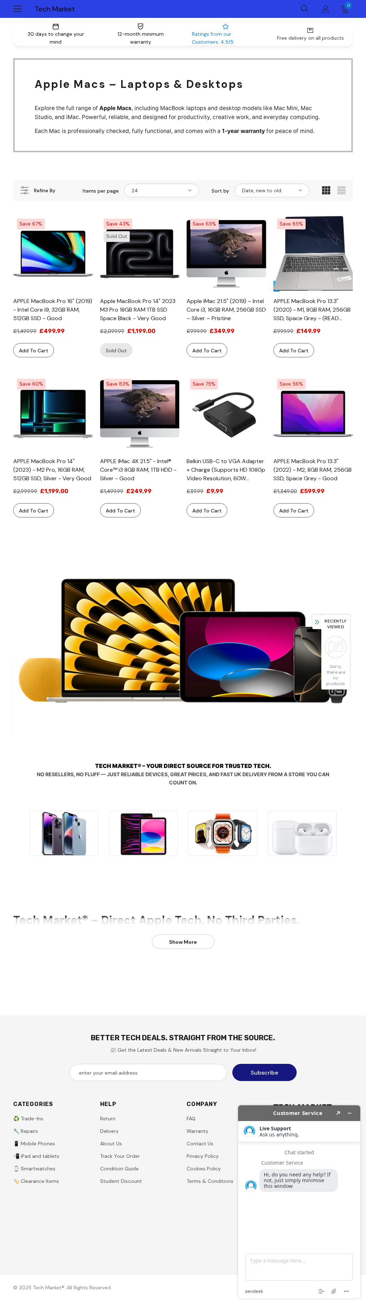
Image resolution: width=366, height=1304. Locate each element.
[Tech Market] (63, 833)
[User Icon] (326, 9)
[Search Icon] (304, 9)
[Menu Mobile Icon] (17, 9)
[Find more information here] (299, 1202)
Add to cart (33, 350)
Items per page (101, 191)
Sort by (220, 191)
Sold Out (116, 350)
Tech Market (55, 9)
